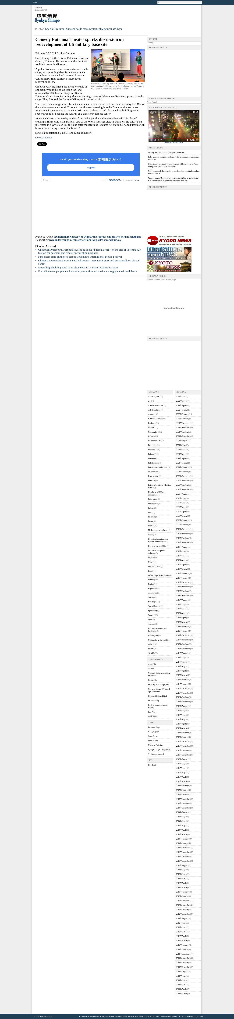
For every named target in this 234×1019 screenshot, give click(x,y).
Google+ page (153, 732)
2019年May (180, 560)
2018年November (183, 587)
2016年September (183, 702)
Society (151, 602)
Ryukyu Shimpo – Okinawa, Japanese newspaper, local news (58, 18)
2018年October (182, 591)
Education (152, 458)
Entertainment (153, 463)
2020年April (181, 511)
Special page (153, 611)
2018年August (181, 600)
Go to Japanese (43, 137)
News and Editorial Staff (157, 696)
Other (150, 562)
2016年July (180, 711)
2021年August (181, 441)
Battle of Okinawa (155, 419)
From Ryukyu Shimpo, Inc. (158, 684)
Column (151, 427)
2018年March (181, 622)
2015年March (181, 781)
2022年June (180, 396)
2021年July (180, 445)
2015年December (182, 741)
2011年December (182, 954)
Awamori (151, 414)
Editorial (151, 454)
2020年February (182, 520)
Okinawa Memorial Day (157, 546)
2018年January (182, 631)
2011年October (182, 963)
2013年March (181, 887)
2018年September (183, 595)
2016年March (181, 728)
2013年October (182, 856)
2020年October (182, 485)
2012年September (183, 914)
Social (150, 597)
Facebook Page (154, 727)
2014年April (181, 830)
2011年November (183, 958)
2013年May (180, 879)
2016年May (180, 719)
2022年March (181, 410)
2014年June (180, 821)
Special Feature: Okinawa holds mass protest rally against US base (83, 28)
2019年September (183, 542)
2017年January (182, 684)
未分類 (151, 653)
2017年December (182, 635)
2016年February (182, 733)
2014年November (183, 799)
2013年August (181, 865)
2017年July (180, 657)
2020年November (183, 480)
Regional (151, 588)
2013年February (182, 892)
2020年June (180, 503)
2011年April (181, 989)
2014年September (183, 808)
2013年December (182, 848)
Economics (152, 445)
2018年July (180, 604)
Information (152, 499)
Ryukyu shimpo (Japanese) (159, 749)
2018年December (182, 582)
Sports (150, 615)
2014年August (181, 812)
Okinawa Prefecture (155, 745)
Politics (151, 580)
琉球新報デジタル (115, 180)
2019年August (181, 547)
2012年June (180, 927)
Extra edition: (153, 476)
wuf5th (151, 649)
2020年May (180, 507)
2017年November (183, 640)
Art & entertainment (155, 405)
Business (151, 423)
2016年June (180, 715)
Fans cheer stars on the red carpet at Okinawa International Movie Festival (80, 256)
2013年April (181, 883)
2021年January (182, 472)
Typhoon (151, 624)
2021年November (183, 427)
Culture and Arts (154, 441)
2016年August (181, 706)
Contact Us (152, 680)
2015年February (182, 786)
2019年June (180, 556)
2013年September (183, 861)
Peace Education (154, 566)
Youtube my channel (156, 754)
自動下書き (153, 716)
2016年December (182, 688)
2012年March (181, 940)
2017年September (183, 649)
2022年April (181, 405)
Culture (151, 436)
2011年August (181, 971)
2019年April (181, 564)
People (150, 571)
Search (159, 2)
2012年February (182, 945)
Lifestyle (151, 517)
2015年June (180, 768)
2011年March (181, 994)
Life (149, 512)
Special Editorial (154, 606)
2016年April (181, 724)
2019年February (182, 573)
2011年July (180, 976)
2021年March (181, 463)
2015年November (183, 746)
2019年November (183, 534)
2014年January (182, 843)
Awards (151, 669)
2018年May (180, 613)
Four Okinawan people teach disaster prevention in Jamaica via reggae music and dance (87, 271)
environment (153, 472)
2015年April (181, 777)
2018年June (180, 609)
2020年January (182, 525)
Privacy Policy (153, 700)
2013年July (180, 870)
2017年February (182, 679)
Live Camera (153, 740)
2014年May (180, 825)
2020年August (181, 494)
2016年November (183, 693)
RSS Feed (152, 765)
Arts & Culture (154, 410)
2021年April (181, 458)
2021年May (180, 454)
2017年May (180, 666)
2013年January (182, 896)
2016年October (182, 697)
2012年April (181, 936)
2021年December (182, 423)
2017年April (181, 671)
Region (151, 584)
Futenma (151, 480)
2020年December (182, 476)
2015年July (180, 763)
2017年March (181, 675)
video (150, 644)
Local (150, 526)
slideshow (152, 593)
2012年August (181, 918)
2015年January (182, 790)
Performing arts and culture (158, 575)
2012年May (180, 932)
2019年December (182, 529)
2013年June (180, 874)
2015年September (183, 755)
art (149, 401)
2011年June (180, 980)
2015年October (182, 750)
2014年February (182, 839)
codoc (137, 180)
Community (152, 432)
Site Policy (152, 712)
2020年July (180, 498)
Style (150, 619)
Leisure (151, 508)
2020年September (183, 489)
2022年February (182, 414)
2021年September (183, 436)
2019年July (180, 551)
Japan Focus (153, 736)
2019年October (182, 538)
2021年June (180, 450)
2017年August (181, 653)
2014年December (182, 795)
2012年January (182, 949)
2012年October (182, 910)
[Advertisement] (143, 14)
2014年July (180, 817)
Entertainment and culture (157, 467)
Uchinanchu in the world (157, 640)
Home (35, 2)
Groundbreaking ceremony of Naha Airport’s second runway (85, 239)
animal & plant (153, 396)
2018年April (181, 618)
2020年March (181, 516)
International (153, 503)
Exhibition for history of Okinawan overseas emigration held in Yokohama (98, 236)
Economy (151, 450)
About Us (152, 664)
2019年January (182, 578)
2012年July (180, 923)
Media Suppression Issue (157, 530)
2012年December (182, 901)
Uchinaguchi (153, 635)
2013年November (183, 852)
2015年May (180, 772)
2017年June (180, 662)
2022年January (182, 419)
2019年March (181, 569)
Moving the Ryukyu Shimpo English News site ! (166, 152)
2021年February (182, 467)
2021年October (182, 432)
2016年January (182, 737)
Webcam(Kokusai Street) (174, 143)
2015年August (181, 759)
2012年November (183, 905)
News (150, 535)
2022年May (180, 401)
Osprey (151, 557)
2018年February (182, 626)
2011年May (180, 985)
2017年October (182, 644)
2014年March (181, 834)
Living (150, 521)
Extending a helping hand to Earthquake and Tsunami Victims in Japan (78, 267)
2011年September (183, 967)
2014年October (182, 803)
